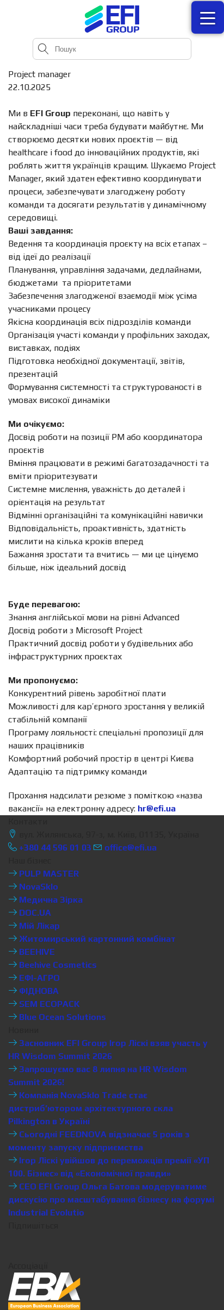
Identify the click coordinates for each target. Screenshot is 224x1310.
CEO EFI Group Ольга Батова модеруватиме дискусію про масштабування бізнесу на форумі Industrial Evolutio (111, 1199)
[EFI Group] (112, 19)
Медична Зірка (50, 900)
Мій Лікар (38, 926)
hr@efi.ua (157, 808)
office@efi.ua (130, 847)
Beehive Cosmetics (57, 965)
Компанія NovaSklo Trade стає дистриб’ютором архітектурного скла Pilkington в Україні (90, 1108)
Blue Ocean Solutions (61, 1017)
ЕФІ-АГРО (38, 978)
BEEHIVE (36, 952)
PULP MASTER (48, 873)
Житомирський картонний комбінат (96, 939)
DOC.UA (34, 913)
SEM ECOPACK (48, 1004)
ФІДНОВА (38, 991)
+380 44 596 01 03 (54, 847)
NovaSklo (37, 886)
